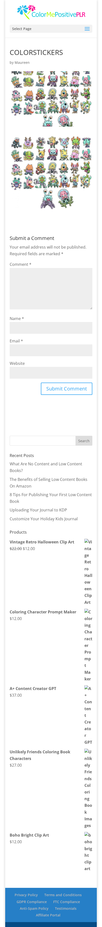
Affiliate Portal (48, 915)
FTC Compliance (66, 901)
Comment (20, 264)
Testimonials (65, 908)
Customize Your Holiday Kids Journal (44, 519)
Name (17, 318)
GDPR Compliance (32, 901)
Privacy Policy (26, 895)
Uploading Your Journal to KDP (38, 510)
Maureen (22, 62)
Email (16, 341)
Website (17, 363)
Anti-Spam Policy (34, 908)
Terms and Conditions (63, 895)
